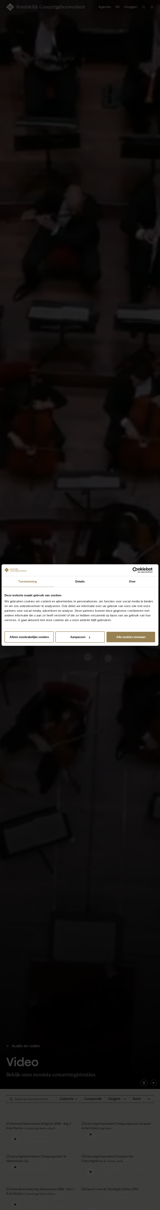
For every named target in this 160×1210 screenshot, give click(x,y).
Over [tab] (132, 581)
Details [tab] (80, 581)
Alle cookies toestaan (130, 637)
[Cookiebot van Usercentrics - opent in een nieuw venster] (138, 570)
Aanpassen (77, 637)
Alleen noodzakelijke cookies (29, 637)
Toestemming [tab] (27, 581)
